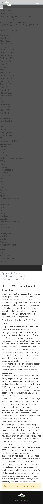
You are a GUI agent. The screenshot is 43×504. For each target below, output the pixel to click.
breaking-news (6, 132)
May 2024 (4, 69)
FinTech (3, 149)
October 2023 (6, 81)
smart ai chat (5, 216)
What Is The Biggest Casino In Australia (16, 16)
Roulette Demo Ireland (9, 13)
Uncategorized (6, 233)
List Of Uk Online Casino (10, 19)
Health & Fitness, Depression (12, 158)
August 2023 (5, 84)
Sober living (4, 218)
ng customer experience (10, 198)
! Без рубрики (6, 120)
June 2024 (4, 66)
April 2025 (4, 38)
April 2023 (4, 89)
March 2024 (5, 72)
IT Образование (7, 169)
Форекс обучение (8, 244)
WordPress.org (6, 261)
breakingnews (6, 135)
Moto (2, 178)
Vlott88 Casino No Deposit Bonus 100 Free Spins (21, 25)
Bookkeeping (5, 129)
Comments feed (7, 258)
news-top (4, 195)
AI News (3, 126)
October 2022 (6, 95)
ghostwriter (5, 155)
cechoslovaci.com (7, 143)
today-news (5, 227)
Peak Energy (24, 500)
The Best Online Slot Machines (13, 22)
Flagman (3, 152)
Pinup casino (5, 204)
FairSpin (3, 146)
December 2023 (7, 75)
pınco (2, 207)
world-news (5, 236)
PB (1, 201)
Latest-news (5, 175)
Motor (2, 181)
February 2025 (6, 43)
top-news (4, 230)
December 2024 (7, 49)
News (2, 192)
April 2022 (4, 101)
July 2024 (4, 64)
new (2, 187)
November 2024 (7, 52)
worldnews (4, 239)
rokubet (3, 213)
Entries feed (5, 255)
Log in (2, 252)
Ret (1, 210)
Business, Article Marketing (11, 141)
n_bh (2, 184)
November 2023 (7, 78)
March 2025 (5, 40)
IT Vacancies (5, 164)
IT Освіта (4, 172)
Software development (9, 221)
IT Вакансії (5, 167)
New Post (4, 190)
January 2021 (5, 107)
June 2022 (4, 98)
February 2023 (6, 92)
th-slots (3, 224)
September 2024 (7, 58)
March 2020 (5, 110)
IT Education (5, 161)
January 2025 (5, 46)
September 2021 (7, 104)
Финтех (3, 242)
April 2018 (4, 113)
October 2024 (6, 55)
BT (1, 138)
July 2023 (4, 87)
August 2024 (5, 61)
